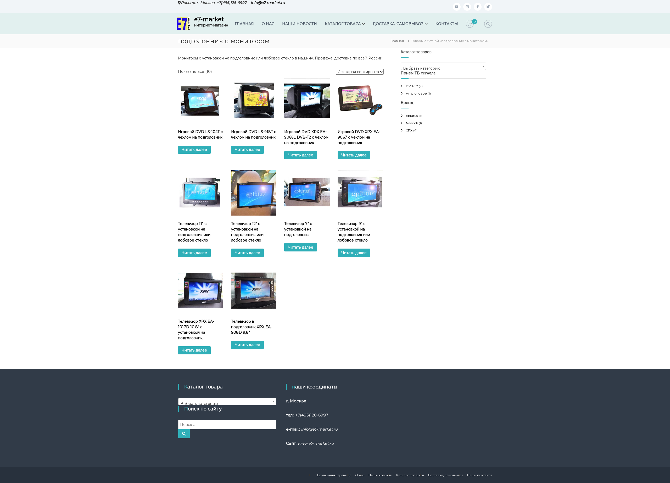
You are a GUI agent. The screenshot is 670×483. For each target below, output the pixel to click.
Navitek (412, 123)
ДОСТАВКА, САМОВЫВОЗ (398, 23)
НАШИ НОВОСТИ (299, 23)
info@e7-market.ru (268, 2)
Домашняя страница (334, 475)
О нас (360, 475)
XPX (409, 130)
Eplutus (412, 116)
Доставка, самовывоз (445, 475)
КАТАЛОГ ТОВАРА (343, 23)
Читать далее (194, 149)
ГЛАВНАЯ (244, 23)
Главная (397, 41)
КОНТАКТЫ (447, 23)
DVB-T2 (412, 86)
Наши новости (380, 475)
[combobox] (443, 66)
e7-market (209, 19)
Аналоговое (416, 93)
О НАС (268, 23)
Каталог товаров (410, 475)
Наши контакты (479, 475)
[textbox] (443, 68)
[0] (469, 24)
